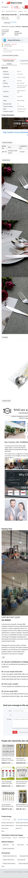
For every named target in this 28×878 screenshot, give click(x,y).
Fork (13, 844)
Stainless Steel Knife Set (8, 859)
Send (15, 732)
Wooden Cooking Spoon (8, 848)
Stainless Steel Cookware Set (10, 856)
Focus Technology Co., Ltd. (19, 871)
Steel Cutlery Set (21, 859)
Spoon (25, 11)
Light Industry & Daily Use (11, 11)
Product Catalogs (23, 819)
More (3, 866)
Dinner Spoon (5, 828)
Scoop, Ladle (20, 844)
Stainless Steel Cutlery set (8, 822)
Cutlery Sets (6, 844)
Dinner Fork (18, 828)
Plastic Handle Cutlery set (8, 825)
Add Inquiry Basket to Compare (10, 55)
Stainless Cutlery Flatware (9, 863)
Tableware (20, 11)
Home (3, 11)
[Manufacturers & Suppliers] (14, 2)
